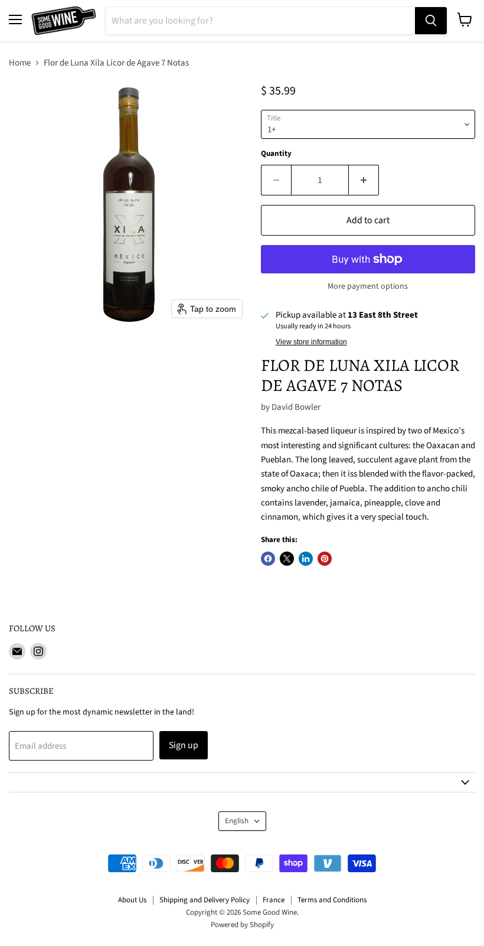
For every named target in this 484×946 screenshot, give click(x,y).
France (273, 900)
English (236, 820)
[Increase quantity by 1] (364, 180)
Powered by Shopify (242, 924)
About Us (132, 900)
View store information (311, 342)
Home (20, 63)
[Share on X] (287, 559)
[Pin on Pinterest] (325, 559)
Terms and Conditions (332, 900)
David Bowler (296, 407)
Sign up (183, 745)
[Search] (431, 20)
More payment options (368, 286)
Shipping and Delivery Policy (204, 900)
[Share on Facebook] (268, 559)
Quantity (276, 153)
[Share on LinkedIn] (306, 559)
